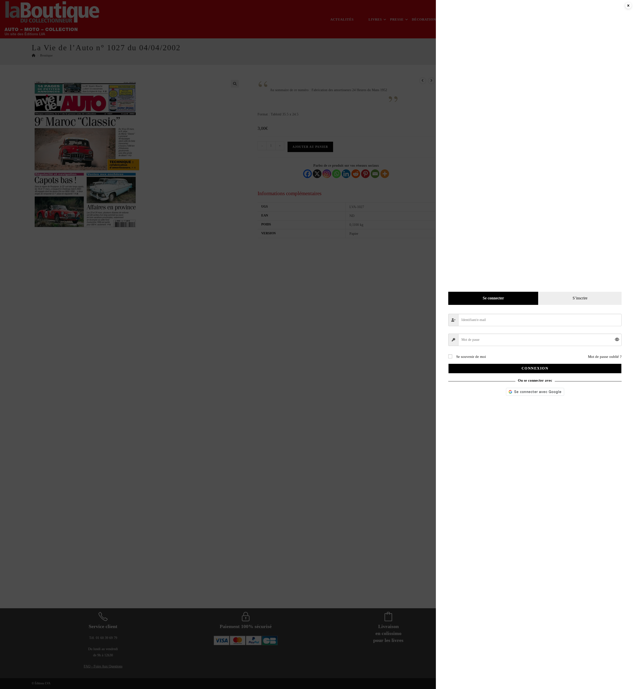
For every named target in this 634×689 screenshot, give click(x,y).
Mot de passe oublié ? (605, 357)
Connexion (535, 368)
